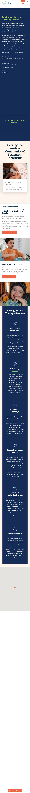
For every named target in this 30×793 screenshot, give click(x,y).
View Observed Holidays (8, 67)
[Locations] (22, 4)
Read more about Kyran (9, 276)
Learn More (15, 338)
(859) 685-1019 (5, 72)
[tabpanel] (15, 177)
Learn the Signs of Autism (9, 232)
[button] (15, 588)
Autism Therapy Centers (12, 10)
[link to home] (6, 3)
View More (15, 177)
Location (4, 56)
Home (3, 10)
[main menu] (27, 3)
